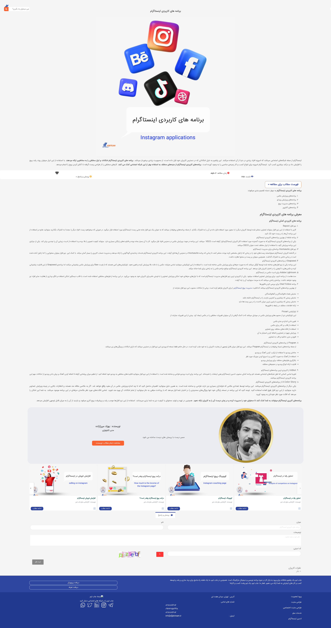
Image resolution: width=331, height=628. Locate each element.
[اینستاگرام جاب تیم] (103, 605)
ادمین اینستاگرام (295, 618)
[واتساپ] (82, 605)
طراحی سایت (296, 602)
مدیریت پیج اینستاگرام (243, 288)
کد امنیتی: (297, 548)
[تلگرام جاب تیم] (110, 605)
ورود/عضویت (296, 596)
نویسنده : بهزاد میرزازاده (108, 426)
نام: (162, 522)
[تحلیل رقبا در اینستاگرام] (267, 480)
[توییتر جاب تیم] (89, 605)
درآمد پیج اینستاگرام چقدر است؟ (152, 498)
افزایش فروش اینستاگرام (86, 498)
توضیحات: (297, 532)
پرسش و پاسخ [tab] (163, 515)
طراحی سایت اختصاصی (292, 607)
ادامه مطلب (242, 508)
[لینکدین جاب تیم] (96, 605)
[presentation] (300, 488)
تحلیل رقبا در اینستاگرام (291, 498)
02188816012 (171, 605)
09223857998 (172, 608)
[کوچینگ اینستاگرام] (199, 480)
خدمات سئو (297, 613)
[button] (283, 184)
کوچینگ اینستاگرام (225, 498)
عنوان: (298, 522)
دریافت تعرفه (73, 587)
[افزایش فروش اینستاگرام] (62, 480)
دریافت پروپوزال (73, 582)
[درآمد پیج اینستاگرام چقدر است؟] (131, 480)
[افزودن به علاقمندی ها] (57, 173)
